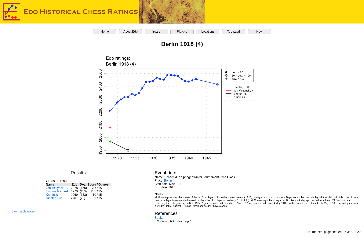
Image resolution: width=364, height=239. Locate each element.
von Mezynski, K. (57, 188)
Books (159, 217)
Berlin (168, 180)
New (259, 31)
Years (156, 31)
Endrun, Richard (57, 191)
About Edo (130, 31)
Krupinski (52, 194)
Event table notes (23, 211)
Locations (207, 31)
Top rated (233, 31)
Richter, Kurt (54, 198)
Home (105, 31)
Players (182, 31)
